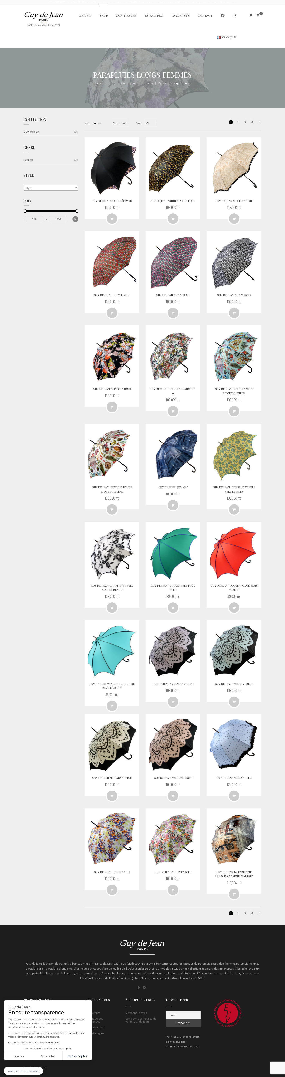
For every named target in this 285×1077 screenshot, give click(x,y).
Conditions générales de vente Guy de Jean (140, 1020)
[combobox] (51, 188)
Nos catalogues (94, 1033)
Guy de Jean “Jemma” (173, 487)
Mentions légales (136, 1012)
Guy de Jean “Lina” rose (173, 295)
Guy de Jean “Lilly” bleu (234, 778)
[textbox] (51, 188)
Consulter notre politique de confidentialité (33, 1042)
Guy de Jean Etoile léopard (112, 201)
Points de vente (95, 1027)
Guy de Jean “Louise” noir (234, 201)
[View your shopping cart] (257, 14)
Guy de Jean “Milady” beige (112, 778)
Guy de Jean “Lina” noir (234, 295)
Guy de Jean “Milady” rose (173, 778)
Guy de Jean (128, 83)
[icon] (138, 988)
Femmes (147, 83)
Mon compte (92, 1012)
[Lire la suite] (234, 218)
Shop (112, 83)
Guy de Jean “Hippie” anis (112, 872)
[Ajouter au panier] (112, 218)
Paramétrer (48, 1056)
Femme (28, 159)
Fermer (18, 1056)
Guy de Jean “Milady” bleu (234, 683)
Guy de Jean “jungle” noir (112, 389)
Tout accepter (77, 1056)
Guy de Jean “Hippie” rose (173, 872)
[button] (23, 1071)
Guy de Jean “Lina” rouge (112, 295)
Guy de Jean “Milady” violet (173, 683)
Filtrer (75, 219)
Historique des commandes (94, 1020)
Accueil (98, 83)
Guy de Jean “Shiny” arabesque (173, 201)
